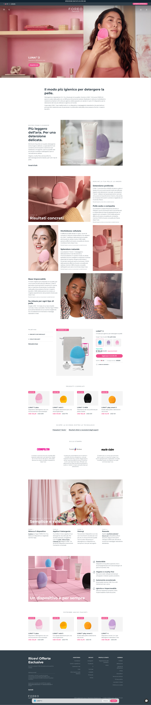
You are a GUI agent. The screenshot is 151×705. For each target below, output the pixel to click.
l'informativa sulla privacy (34, 684)
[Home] (75, 10)
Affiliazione (120, 663)
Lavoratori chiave (118, 682)
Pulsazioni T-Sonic (59, 430)
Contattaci (77, 661)
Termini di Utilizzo (118, 676)
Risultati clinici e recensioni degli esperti (83, 430)
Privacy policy (119, 679)
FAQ (79, 669)
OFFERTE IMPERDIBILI (140, 4)
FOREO (121, 661)
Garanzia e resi (76, 666)
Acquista (114, 700)
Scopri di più (32, 165)
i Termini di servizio (47, 684)
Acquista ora (34, 65)
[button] (146, 701)
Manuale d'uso (33, 344)
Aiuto (107, 665)
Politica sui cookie (118, 685)
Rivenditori (120, 673)
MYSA (121, 671)
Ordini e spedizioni (75, 663)
